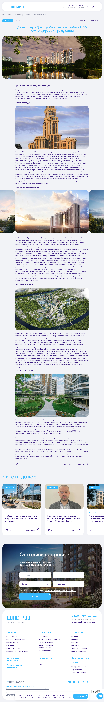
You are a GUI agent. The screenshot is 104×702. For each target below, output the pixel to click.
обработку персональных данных (59, 697)
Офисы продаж (77, 670)
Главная (5, 15)
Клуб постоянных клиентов (49, 639)
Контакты (76, 663)
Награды (75, 642)
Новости (42, 662)
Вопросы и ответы (80, 658)
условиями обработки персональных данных (60, 590)
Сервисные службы (79, 673)
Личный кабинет (45, 651)
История (75, 636)
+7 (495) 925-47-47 (76, 5)
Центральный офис (79, 667)
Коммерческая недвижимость (13, 659)
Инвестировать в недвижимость (19, 651)
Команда (75, 639)
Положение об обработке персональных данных (20, 686)
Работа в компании (79, 651)
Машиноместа (12, 642)
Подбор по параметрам (15, 639)
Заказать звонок (77, 8)
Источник (81, 20)
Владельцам (45, 632)
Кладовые (10, 645)
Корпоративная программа (14, 666)
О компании (77, 632)
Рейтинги (75, 645)
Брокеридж (43, 636)
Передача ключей (46, 642)
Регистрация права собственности (46, 646)
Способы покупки (13, 648)
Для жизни (11, 632)
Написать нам (44, 668)
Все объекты (11, 636)
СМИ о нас (12, 15)
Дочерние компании (79, 648)
